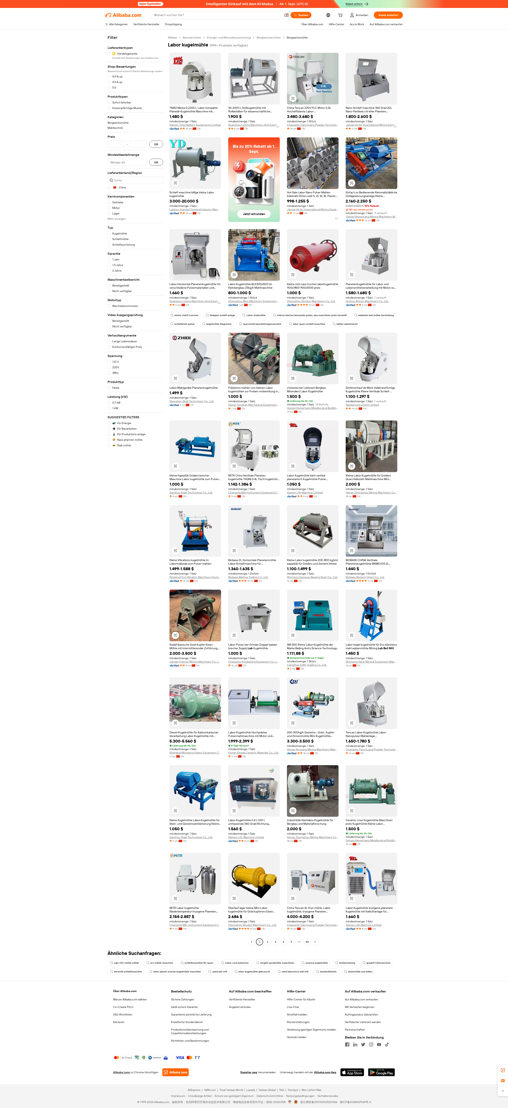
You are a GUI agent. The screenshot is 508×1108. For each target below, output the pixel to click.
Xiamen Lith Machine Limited (305, 492)
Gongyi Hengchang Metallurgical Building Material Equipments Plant (313, 408)
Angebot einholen (240, 1007)
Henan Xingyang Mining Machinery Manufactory (313, 749)
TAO (281, 1090)
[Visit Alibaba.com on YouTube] (379, 1044)
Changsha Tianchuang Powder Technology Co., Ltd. (313, 124)
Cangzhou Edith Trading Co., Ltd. (307, 664)
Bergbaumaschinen (269, 37)
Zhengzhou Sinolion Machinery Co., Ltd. (311, 301)
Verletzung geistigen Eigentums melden (311, 1029)
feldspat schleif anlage (222, 315)
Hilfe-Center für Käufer (301, 999)
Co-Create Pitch (123, 1007)
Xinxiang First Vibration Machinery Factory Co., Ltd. (195, 577)
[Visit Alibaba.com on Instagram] (371, 1044)
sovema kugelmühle (317, 962)
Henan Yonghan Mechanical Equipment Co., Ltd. (254, 404)
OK (156, 144)
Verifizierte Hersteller (242, 999)
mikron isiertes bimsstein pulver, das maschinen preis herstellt (312, 315)
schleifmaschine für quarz (199, 962)
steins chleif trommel (186, 315)
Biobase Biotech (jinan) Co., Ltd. (365, 577)
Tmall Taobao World (231, 1090)
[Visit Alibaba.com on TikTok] (387, 1044)
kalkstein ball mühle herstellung (376, 315)
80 (307, 941)
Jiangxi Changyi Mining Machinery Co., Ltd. (195, 661)
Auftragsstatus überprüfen (361, 1014)
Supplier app (248, 1072)
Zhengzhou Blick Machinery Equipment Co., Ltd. (254, 301)
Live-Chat (293, 1007)
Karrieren (118, 1022)
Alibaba (172, 37)
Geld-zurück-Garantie (184, 1007)
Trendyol (293, 1090)
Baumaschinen (192, 37)
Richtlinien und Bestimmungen (190, 1040)
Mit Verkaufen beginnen (359, 1007)
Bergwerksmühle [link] (297, 37)
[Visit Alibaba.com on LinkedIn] (355, 1044)
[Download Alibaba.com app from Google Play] (381, 1072)
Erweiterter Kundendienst (187, 1022)
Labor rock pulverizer (237, 962)
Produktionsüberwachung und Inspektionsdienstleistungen (190, 1031)
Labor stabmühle (256, 315)
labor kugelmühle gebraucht (254, 971)
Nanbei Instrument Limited (362, 404)
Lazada (250, 1090)
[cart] (341, 15)
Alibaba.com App (325, 1072)
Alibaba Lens (121, 1072)
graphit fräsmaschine (379, 962)
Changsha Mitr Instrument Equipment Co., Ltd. (254, 492)
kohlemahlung (347, 962)
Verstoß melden (297, 1037)
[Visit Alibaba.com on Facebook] (347, 1044)
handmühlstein (328, 971)
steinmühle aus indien (360, 971)
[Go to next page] (315, 941)
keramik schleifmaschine (128, 971)
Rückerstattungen (298, 1022)
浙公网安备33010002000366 (318, 1102)
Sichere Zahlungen (182, 999)
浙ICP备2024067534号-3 (355, 1102)
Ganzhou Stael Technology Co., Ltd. (191, 492)
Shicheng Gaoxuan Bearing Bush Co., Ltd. (312, 577)
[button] (286, 15)
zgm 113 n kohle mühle (126, 962)
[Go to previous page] (251, 941)
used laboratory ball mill (295, 971)
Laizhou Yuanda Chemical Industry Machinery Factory (195, 209)
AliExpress (194, 1090)
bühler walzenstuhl (347, 324)
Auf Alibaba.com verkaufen (361, 999)
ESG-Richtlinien (122, 1014)
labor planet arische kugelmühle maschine (177, 971)
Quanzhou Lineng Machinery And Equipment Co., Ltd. (254, 124)
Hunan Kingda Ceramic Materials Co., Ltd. (253, 752)
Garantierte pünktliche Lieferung (191, 1014)
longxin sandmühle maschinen (277, 962)
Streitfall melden (297, 1014)
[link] (503, 1070)
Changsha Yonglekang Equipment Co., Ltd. (254, 661)
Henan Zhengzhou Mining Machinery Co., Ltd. (371, 492)
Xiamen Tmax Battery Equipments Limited (195, 124)
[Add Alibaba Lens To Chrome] (175, 1072)
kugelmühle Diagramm (219, 324)
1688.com (210, 1090)
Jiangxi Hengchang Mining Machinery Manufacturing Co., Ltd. (371, 216)
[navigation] (135, 490)
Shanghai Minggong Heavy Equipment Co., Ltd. (195, 752)
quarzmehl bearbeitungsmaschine (262, 324)
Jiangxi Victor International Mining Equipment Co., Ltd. (371, 124)
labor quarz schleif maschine (309, 324)
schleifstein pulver (184, 324)
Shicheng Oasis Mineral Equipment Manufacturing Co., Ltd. (371, 661)
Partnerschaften (355, 1029)
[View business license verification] (290, 1102)
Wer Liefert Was (311, 1090)
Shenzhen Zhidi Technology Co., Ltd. (191, 401)
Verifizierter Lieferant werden (363, 1022)
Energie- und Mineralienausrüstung (229, 37)
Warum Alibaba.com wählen (130, 999)
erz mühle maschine (161, 962)
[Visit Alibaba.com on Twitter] (363, 1044)
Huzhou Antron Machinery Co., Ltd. (367, 301)
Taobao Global (267, 1090)
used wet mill (219, 971)
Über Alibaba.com (125, 991)
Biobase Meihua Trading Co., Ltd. (248, 577)
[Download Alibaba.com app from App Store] (352, 1072)
